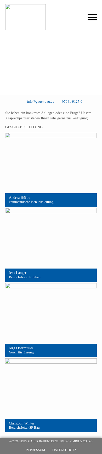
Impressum (35, 450)
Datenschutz (64, 450)
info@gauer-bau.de (40, 101)
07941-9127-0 (72, 101)
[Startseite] (31, 17)
